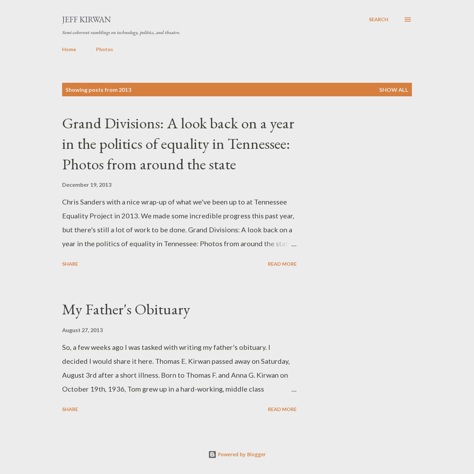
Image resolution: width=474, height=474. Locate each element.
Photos (104, 49)
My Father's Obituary (126, 309)
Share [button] (70, 264)
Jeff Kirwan (86, 19)
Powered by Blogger (241, 454)
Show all (393, 89)
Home (69, 49)
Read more (282, 264)
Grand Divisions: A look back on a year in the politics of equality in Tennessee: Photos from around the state (178, 143)
